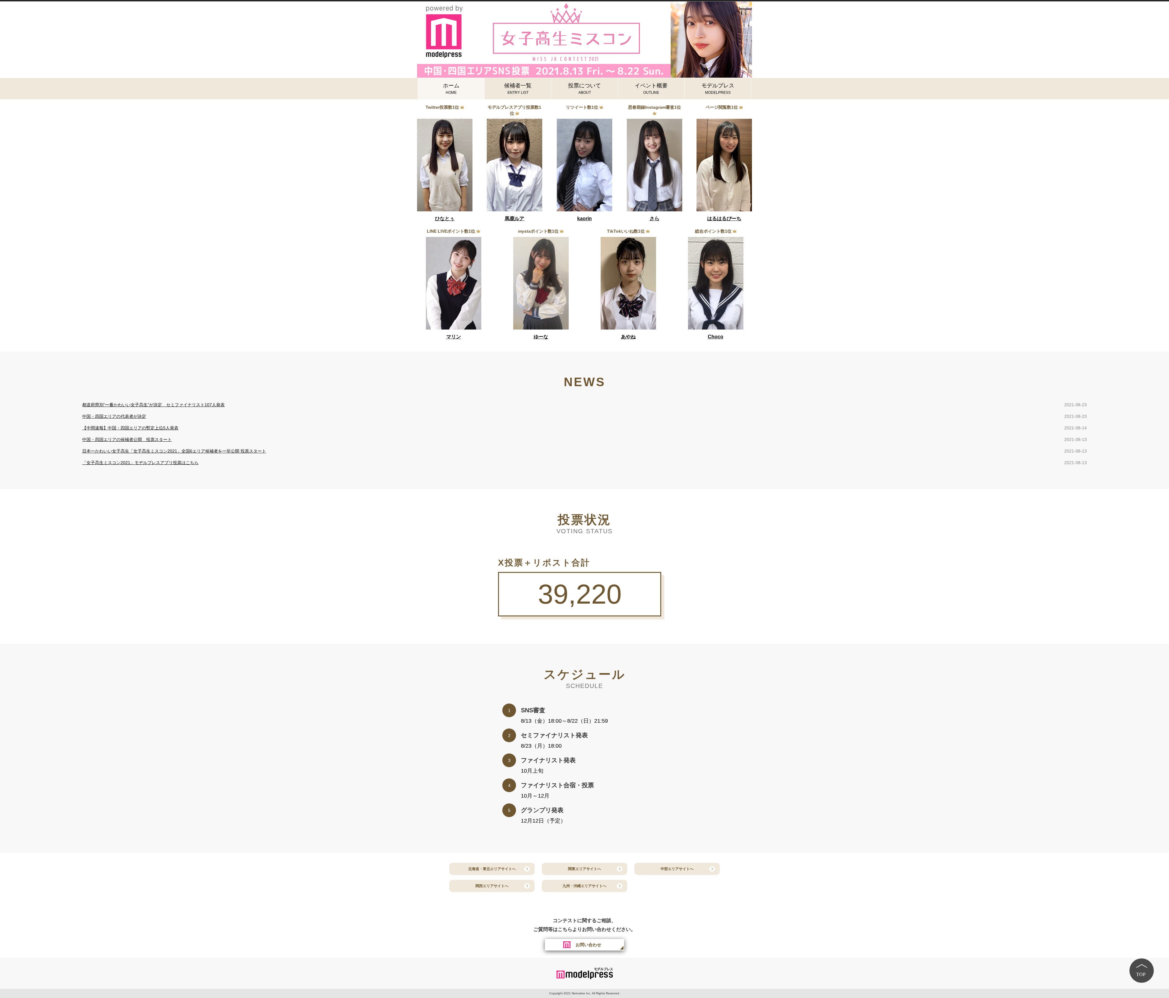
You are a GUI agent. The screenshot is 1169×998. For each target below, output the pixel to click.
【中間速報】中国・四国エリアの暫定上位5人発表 (130, 427)
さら (654, 218)
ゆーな (541, 336)
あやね (628, 336)
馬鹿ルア (514, 218)
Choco (715, 336)
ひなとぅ (445, 218)
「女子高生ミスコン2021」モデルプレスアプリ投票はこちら (140, 462)
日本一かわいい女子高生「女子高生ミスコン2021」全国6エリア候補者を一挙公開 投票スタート (174, 451)
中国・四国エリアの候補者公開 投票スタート (127, 439)
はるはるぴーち (724, 218)
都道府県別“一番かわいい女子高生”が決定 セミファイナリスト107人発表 (153, 404)
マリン (453, 336)
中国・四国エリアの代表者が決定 (114, 416)
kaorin (584, 218)
